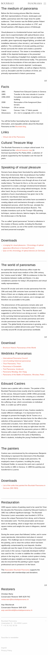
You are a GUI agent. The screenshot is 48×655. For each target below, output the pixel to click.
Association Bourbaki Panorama (17, 570)
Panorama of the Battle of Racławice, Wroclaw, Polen (23, 375)
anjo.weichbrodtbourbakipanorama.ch (16, 610)
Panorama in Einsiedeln (12, 366)
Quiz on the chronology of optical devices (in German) (24, 251)
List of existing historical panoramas (17, 361)
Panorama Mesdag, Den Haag (15, 372)
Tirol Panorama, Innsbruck (13, 369)
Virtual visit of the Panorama (14, 137)
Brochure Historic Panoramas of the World (19, 348)
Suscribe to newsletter (9, 637)
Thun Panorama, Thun (12, 364)
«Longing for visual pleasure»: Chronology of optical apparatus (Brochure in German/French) (23, 246)
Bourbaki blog (20, 126)
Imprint (4, 648)
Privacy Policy (6, 650)
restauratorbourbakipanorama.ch (15, 599)
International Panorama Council (15, 358)
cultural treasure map (23, 150)
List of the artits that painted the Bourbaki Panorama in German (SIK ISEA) (24, 486)
